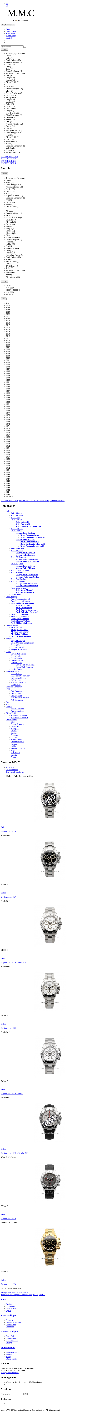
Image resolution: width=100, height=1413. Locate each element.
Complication (11, 1325)
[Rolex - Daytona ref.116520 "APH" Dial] (50, 946)
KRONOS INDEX (8, 163)
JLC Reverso (16, 680)
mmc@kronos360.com (10, 1373)
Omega (8, 702)
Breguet (9, 638)
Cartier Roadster (17, 658)
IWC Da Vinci (16, 693)
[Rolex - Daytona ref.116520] (50, 821)
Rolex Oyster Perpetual (20, 570)
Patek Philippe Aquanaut (20, 599)
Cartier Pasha (16, 656)
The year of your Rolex (15, 772)
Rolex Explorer (17, 551)
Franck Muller (16, 739)
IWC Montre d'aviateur (20, 698)
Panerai (9, 707)
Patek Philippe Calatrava (20, 601)
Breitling (14, 731)
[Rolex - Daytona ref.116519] (50, 1202)
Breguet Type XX (18, 647)
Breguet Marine (17, 645)
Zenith (13, 757)
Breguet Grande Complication (22, 643)
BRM (13, 722)
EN (7, 6)
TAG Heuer (15, 753)
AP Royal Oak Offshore (20, 632)
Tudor (8, 704)
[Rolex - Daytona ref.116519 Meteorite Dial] (50, 1142)
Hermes (14, 744)
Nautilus (9, 1322)
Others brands (11, 720)
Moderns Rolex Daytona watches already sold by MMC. (23, 1295)
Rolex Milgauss (17, 564)
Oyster (8, 1311)
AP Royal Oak (16, 627)
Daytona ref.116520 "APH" (12, 1094)
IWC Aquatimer (17, 691)
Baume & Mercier (18, 724)
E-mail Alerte (11, 31)
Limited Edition (12, 1341)
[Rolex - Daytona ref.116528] (50, 1267)
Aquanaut (17, 1322)
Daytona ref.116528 (8, 1284)
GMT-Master (11, 1308)
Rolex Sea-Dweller (18, 572)
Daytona (9, 1304)
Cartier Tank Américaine (25, 665)
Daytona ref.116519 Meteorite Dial (14, 1153)
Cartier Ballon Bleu (18, 654)
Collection (10, 1327)
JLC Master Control (18, 678)
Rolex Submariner (18, 581)
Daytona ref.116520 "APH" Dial (13, 962)
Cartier (8, 652)
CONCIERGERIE (8, 161)
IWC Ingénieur (16, 696)
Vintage (9, 1343)
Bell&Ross (15, 726)
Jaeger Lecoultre (12, 671)
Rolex (8, 511)
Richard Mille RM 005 (19, 715)
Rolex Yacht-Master (18, 588)
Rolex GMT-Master (18, 557)
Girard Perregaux (17, 742)
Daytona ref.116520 (8, 831)
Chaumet (14, 735)
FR (7, 4)
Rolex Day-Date (17, 529)
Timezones (10, 767)
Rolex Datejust (16, 520)
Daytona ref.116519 (8, 1219)
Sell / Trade (10, 33)
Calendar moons (12, 770)
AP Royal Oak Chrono (19, 630)
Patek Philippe (11, 597)
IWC (8, 689)
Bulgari (13, 733)
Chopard (14, 737)
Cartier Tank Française (24, 667)
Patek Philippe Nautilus (20, 616)
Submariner (10, 1306)
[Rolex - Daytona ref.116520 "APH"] (50, 1077)
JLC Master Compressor (20, 676)
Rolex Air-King (17, 515)
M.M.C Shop (11, 36)
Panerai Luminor (17, 709)
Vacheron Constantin (14, 687)
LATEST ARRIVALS (9, 157)
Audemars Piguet (12, 625)
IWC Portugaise (17, 700)
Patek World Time (23, 605)
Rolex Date (15, 518)
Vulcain (14, 755)
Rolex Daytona (16, 531)
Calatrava (9, 1320)
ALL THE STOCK (8, 159)
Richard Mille (11, 713)
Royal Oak (10, 1336)
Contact (9, 38)
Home (8, 29)
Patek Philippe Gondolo (20, 614)
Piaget (13, 750)
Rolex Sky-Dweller (18, 579)
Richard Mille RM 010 (19, 718)
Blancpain (15, 728)
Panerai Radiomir (17, 711)
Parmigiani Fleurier (18, 748)
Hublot (13, 746)
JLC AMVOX (16, 674)
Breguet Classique (18, 641)
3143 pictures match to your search (14, 1292)
